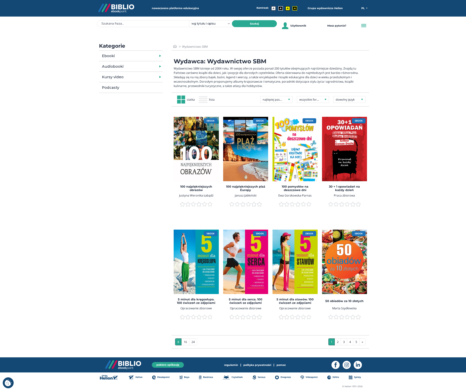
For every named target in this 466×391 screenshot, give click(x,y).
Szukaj (254, 23)
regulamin (231, 365)
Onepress (285, 377)
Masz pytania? (336, 25)
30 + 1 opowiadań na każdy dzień (344, 188)
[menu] (196, 149)
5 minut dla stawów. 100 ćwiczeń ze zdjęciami (295, 301)
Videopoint (311, 377)
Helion (139, 377)
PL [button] (363, 8)
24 (193, 342)
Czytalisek (237, 377)
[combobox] (212, 23)
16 (185, 342)
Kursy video (113, 77)
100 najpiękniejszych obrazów (196, 188)
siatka (191, 100)
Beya (186, 377)
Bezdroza (208, 377)
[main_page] (175, 46)
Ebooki (108, 56)
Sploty (357, 377)
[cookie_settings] (8, 382)
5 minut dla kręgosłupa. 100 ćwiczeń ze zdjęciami (196, 301)
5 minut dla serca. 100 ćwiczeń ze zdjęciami (245, 301)
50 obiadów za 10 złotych (344, 301)
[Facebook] (337, 365)
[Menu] (363, 25)
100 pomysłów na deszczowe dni (295, 188)
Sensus (261, 377)
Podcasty (110, 87)
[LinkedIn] (359, 365)
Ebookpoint (163, 377)
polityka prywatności (257, 365)
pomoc (281, 365)
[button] (140, 56)
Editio (335, 377)
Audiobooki (113, 66)
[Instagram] (348, 365)
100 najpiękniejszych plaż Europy (245, 188)
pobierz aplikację (167, 364)
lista (212, 100)
